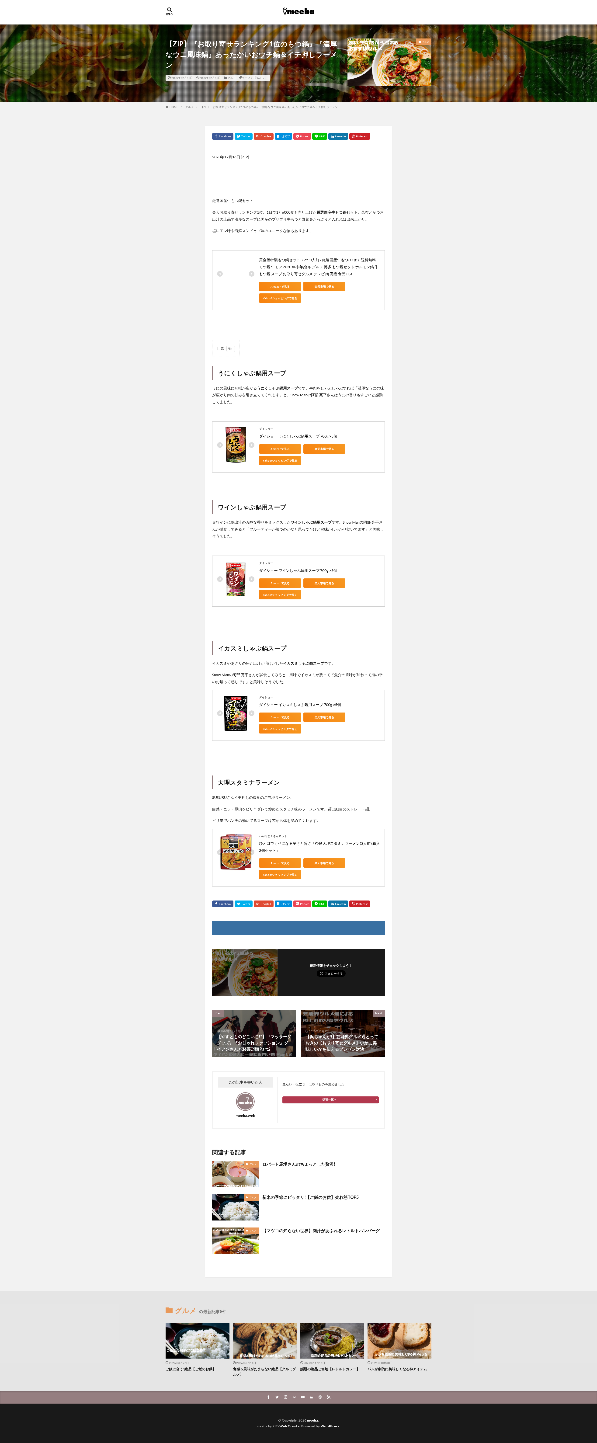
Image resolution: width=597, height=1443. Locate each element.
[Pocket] (302, 136)
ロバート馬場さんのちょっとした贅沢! (298, 1164)
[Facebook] (222, 136)
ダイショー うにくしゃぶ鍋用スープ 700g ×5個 (298, 436)
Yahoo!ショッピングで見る (280, 298)
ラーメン (247, 78)
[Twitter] (244, 136)
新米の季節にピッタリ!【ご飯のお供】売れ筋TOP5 (310, 1197)
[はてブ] (283, 136)
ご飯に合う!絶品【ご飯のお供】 (191, 1369)
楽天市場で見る (324, 286)
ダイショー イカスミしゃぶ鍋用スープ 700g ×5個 (300, 704)
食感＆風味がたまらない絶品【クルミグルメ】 (264, 1371)
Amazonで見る (280, 286)
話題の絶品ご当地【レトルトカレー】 (330, 1369)
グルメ (231, 78)
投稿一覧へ (330, 1099)
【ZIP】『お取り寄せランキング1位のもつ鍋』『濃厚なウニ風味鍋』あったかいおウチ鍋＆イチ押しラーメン (269, 107)
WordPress (330, 1426)
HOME (174, 107)
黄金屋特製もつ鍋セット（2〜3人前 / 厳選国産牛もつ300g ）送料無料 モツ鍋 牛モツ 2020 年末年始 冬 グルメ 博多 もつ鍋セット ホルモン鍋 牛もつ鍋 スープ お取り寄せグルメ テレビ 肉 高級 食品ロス (318, 266)
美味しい (260, 78)
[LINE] (319, 136)
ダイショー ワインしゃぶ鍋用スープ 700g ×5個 (298, 570)
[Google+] (264, 136)
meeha (312, 1420)
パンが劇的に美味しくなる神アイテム (397, 1369)
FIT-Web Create (286, 1426)
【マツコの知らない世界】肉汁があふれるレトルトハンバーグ (321, 1230)
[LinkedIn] (338, 136)
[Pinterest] (359, 136)
